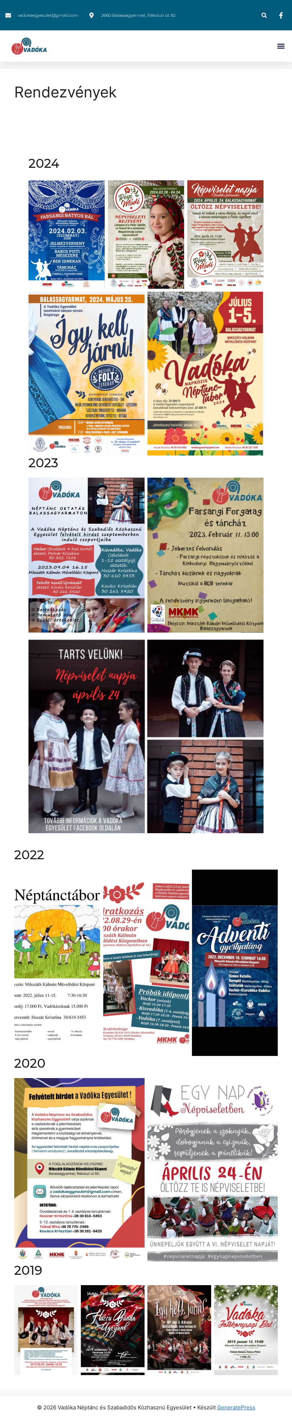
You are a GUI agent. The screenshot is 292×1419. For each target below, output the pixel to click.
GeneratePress (236, 1407)
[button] (264, 15)
